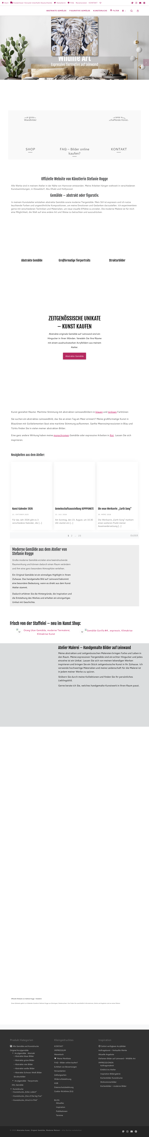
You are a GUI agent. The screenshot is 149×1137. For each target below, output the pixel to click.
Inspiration (60, 1107)
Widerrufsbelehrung (62, 1079)
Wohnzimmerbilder (108, 1082)
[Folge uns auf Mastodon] (132, 2)
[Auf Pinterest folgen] (144, 2)
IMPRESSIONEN (105, 1062)
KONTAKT (58, 1046)
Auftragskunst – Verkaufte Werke (112, 1050)
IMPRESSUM (60, 1050)
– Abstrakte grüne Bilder (24, 1060)
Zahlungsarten (60, 1075)
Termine (59, 1115)
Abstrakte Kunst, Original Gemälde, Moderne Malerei (38, 1130)
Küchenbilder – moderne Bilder (113, 1086)
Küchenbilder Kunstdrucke (111, 1077)
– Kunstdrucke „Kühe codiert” (24, 1091)
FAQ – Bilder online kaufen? (66, 1062)
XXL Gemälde (17, 1084)
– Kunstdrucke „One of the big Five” (27, 1096)
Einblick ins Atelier (108, 1069)
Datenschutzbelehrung (63, 1087)
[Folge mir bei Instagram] (136, 2)
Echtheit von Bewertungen (65, 1066)
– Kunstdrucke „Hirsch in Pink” (24, 1100)
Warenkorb (59, 1054)
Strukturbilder (19, 1076)
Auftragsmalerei (107, 1065)
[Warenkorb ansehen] (138, 11)
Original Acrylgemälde (19, 1050)
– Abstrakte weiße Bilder (24, 1068)
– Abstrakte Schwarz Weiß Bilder (28, 1072)
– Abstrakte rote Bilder (23, 1064)
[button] (19, 632)
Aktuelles (60, 1103)
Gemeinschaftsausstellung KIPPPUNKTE (74, 508)
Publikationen (61, 1111)
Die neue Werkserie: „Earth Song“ (115, 508)
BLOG (56, 1100)
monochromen (61, 435)
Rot (112, 435)
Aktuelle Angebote (106, 1054)
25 (79, 535)
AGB (56, 1083)
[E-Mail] (140, 2)
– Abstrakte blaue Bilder (24, 1056)
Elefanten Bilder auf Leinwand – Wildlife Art (116, 1058)
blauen (99, 411)
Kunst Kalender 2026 (22, 508)
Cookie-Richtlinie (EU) (63, 1091)
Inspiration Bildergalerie (110, 1073)
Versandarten (60, 1070)
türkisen (112, 411)
